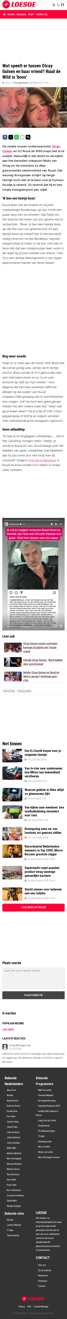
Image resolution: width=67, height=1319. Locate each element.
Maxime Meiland (14, 1163)
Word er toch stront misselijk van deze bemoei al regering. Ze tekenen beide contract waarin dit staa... (33, 1057)
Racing (10, 1219)
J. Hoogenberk (20, 82)
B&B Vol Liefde (44, 1090)
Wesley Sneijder (14, 1206)
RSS (29, 1306)
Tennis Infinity (13, 1235)
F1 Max (10, 1230)
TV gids (41, 1136)
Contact (41, 1286)
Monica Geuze (13, 1169)
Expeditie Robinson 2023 (49, 1105)
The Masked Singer (46, 1131)
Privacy (22, 1306)
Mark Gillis (11, 1148)
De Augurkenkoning (46, 1100)
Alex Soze (11, 1090)
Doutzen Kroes (13, 1105)
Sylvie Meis (12, 1200)
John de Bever (13, 1132)
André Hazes (12, 1100)
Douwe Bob (12, 1111)
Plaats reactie (33, 995)
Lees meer (8, 1029)
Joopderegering (20, 1045)
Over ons (42, 1265)
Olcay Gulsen (24, 691)
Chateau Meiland (45, 1095)
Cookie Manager (41, 1306)
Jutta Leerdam (13, 1142)
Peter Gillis (12, 1185)
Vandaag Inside (45, 1141)
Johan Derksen (13, 1137)
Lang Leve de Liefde (47, 1120)
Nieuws (11, 14)
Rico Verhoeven (14, 1190)
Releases (21, 14)
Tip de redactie (44, 1270)
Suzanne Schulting (15, 1195)
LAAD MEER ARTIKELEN (33, 907)
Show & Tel (42, 14)
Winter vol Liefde (45, 1152)
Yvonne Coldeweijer (42, 460)
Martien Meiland (14, 1153)
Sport (31, 14)
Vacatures (42, 1281)
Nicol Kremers (13, 1174)
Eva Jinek (11, 1116)
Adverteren (43, 1275)
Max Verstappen (14, 1158)
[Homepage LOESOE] (19, 5)
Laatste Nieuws (14, 1225)
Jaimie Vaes (12, 1126)
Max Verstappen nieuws (49, 1157)
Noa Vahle (11, 1179)
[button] (54, 5)
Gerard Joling (13, 1121)
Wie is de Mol (44, 1146)
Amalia (10, 1095)
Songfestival (43, 1125)
